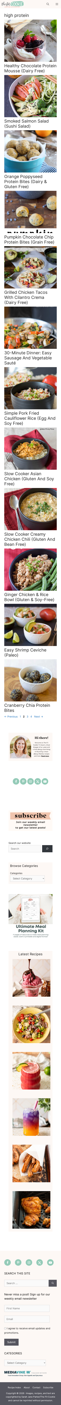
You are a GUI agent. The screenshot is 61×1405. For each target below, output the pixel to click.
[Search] (47, 848)
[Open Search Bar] (47, 4)
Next (38, 716)
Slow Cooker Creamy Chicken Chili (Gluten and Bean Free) (29, 539)
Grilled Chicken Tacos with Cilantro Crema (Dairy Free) (26, 297)
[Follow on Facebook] (16, 781)
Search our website (20, 843)
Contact (36, 1387)
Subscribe (48, 1387)
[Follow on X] (37, 781)
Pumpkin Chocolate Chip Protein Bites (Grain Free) (29, 239)
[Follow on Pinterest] (23, 781)
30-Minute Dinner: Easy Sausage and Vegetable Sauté (28, 357)
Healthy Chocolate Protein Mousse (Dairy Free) (30, 68)
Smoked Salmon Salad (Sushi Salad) (26, 123)
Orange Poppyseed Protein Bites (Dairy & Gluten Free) (25, 181)
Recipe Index (14, 1387)
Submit (11, 1342)
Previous (11, 716)
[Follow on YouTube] (45, 781)
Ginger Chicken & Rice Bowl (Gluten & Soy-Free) (29, 597)
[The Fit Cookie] (12, 4)
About (27, 1387)
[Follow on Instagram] (30, 781)
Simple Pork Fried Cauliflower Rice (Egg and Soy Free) (30, 418)
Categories (16, 873)
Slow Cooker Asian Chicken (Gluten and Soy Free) (29, 478)
